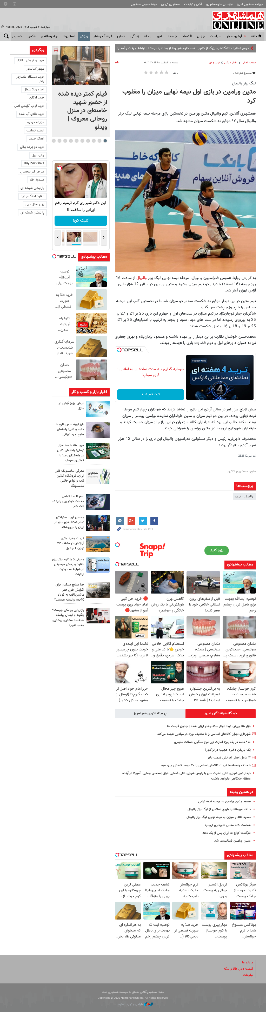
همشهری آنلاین (235, 20)
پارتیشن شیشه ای (32, 188)
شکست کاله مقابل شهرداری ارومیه (228, 825)
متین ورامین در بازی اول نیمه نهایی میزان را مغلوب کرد (189, 96)
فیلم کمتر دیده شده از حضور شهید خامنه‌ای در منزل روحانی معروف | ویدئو (82, 110)
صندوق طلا (37, 179)
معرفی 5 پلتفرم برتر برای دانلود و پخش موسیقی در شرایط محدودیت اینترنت (68, 567)
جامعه (172, 36)
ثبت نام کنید (150, 394)
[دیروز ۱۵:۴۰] (98, 430)
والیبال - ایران (244, 496)
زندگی (134, 36)
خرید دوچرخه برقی (32, 147)
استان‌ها (69, 36)
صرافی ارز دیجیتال (32, 171)
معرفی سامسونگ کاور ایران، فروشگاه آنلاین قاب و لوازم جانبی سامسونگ (69, 478)
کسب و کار (14, 36)
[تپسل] (119, 349)
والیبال (141, 278)
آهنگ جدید (36, 138)
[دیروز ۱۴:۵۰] (98, 451)
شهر (159, 36)
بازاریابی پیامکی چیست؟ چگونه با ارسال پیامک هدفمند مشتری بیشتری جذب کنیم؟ (68, 618)
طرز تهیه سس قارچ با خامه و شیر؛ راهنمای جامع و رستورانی (70, 429)
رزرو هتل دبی (34, 204)
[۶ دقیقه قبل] (81, 65)
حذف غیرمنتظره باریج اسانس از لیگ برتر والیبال (219, 809)
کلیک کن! (81, 220)
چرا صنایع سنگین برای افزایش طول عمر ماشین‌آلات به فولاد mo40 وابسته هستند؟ (69, 592)
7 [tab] (71, 140)
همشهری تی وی (170, 4)
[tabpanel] (81, 91)
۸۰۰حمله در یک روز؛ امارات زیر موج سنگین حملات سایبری (212, 742)
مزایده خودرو (35, 122)
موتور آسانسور (35, 68)
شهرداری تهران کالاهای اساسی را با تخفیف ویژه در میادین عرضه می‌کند (204, 734)
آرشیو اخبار (234, 36)
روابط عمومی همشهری (144, 4)
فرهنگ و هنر (102, 36)
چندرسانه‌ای (49, 36)
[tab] (220, 713)
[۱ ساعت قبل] (98, 409)
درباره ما (247, 962)
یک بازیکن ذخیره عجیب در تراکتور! (228, 750)
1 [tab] (105, 140)
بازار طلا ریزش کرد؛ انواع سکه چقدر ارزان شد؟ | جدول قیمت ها (209, 726)
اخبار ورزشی (230, 63)
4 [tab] (88, 140)
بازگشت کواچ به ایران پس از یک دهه (226, 833)
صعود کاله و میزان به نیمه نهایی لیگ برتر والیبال (219, 817)
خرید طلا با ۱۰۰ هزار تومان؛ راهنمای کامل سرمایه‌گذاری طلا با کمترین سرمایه (70, 453)
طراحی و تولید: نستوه (131, 1004)
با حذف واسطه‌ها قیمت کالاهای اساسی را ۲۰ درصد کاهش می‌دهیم (206, 765)
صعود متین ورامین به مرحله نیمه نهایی (224, 801)
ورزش (84, 36)
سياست (215, 36)
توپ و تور (214, 63)
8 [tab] (65, 140)
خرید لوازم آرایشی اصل (29, 106)
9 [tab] (59, 140)
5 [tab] (82, 140)
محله (147, 36)
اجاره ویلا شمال (34, 89)
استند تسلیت (35, 130)
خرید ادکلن (36, 97)
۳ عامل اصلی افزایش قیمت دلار (229, 757)
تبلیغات (248, 975)
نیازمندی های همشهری (219, 4)
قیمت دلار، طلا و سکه (238, 968)
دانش (121, 36)
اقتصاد (187, 36)
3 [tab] (94, 140)
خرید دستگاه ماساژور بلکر (30, 79)
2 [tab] (99, 140)
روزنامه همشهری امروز (250, 4)
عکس (32, 36)
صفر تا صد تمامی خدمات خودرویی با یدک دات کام (68, 501)
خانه (254, 36)
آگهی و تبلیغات (193, 4)
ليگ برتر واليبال (244, 83)
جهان (201, 36)
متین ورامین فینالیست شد (232, 840)
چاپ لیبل (38, 155)
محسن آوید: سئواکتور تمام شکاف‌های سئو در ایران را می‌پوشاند (69, 522)
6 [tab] (76, 140)
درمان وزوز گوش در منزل (71, 406)
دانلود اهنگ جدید (32, 196)
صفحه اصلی (249, 63)
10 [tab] (53, 140)
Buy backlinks (34, 163)
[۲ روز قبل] (98, 523)
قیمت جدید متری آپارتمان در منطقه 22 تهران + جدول (70, 543)
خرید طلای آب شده (31, 114)
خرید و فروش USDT (30, 60)
